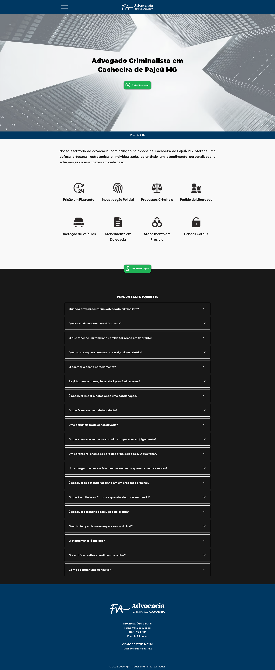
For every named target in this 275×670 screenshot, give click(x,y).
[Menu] (64, 7)
